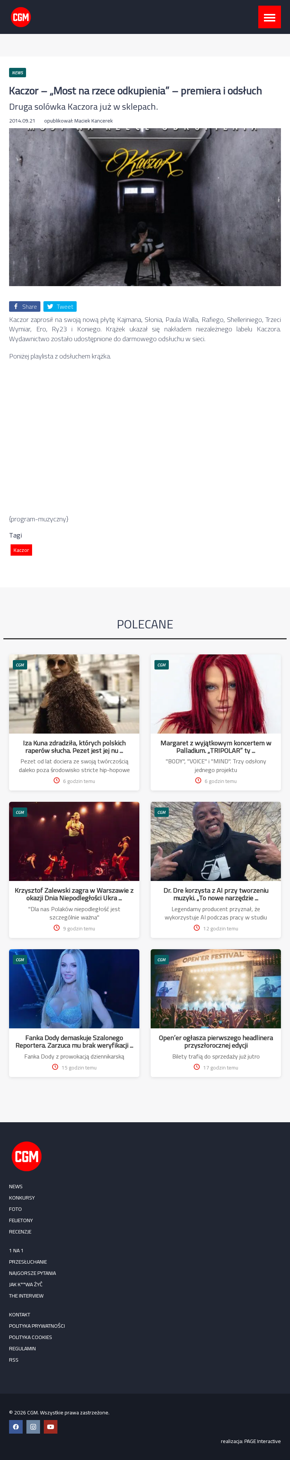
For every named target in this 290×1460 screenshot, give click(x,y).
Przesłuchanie (28, 1262)
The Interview (26, 1296)
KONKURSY (22, 1198)
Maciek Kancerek (93, 121)
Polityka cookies (30, 1337)
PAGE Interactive (262, 1441)
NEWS (16, 1186)
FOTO (15, 1209)
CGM (20, 665)
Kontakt (19, 1314)
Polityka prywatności (37, 1326)
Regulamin (22, 1348)
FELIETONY (21, 1220)
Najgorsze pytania (32, 1273)
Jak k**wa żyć (26, 1284)
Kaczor (21, 550)
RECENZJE (20, 1231)
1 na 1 (16, 1250)
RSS (14, 1360)
